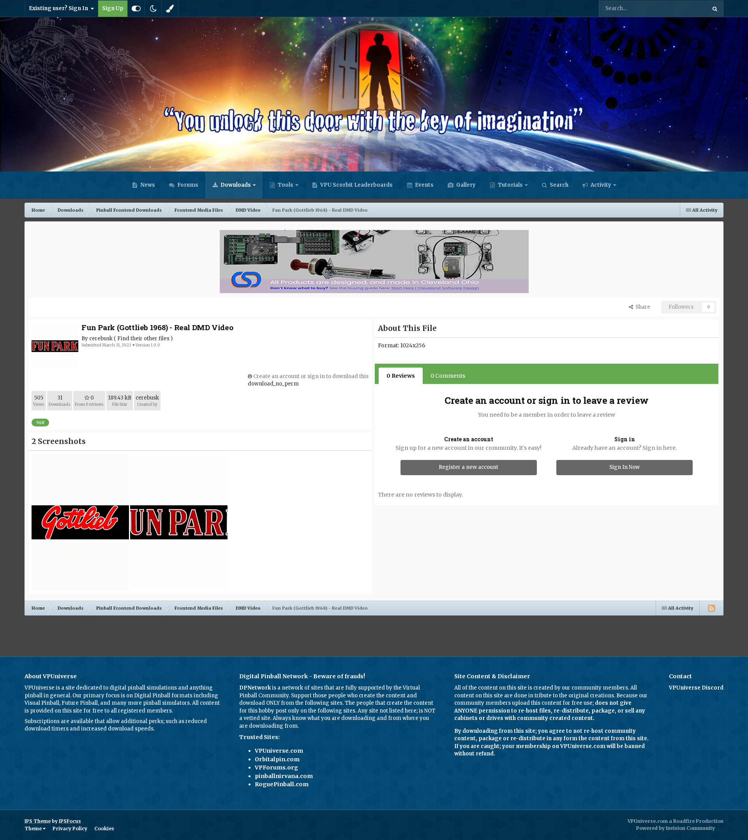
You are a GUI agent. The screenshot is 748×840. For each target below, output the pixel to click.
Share (641, 307)
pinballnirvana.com (284, 776)
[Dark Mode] (153, 8)
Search (558, 185)
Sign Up (112, 8)
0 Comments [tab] (447, 375)
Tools (286, 185)
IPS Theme (38, 821)
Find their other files (143, 338)
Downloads (235, 185)
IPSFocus (70, 821)
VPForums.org (276, 767)
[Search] (715, 8)
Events (424, 185)
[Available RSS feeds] (711, 608)
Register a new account (468, 467)
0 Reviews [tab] (400, 375)
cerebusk (101, 338)
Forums (187, 185)
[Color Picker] (170, 8)
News (147, 185)
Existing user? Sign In (59, 8)
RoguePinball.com (282, 784)
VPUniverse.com (279, 750)
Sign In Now (624, 467)
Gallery (465, 185)
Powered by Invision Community (675, 828)
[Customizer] (136, 8)
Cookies (104, 828)
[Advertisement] (374, 633)
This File (686, 8)
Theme (34, 828)
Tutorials (510, 185)
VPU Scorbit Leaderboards (356, 185)
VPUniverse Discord (696, 687)
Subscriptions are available (59, 721)
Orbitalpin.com (277, 759)
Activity (600, 185)
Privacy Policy (70, 828)
